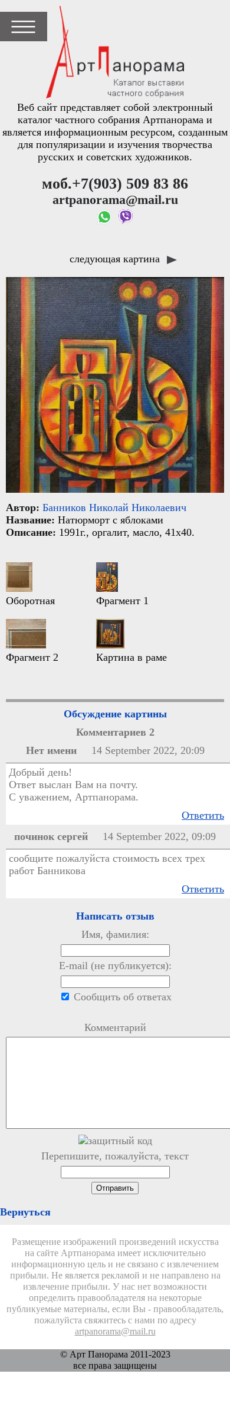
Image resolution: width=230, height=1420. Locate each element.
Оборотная (30, 601)
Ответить (203, 815)
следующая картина (116, 259)
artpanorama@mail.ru (115, 1331)
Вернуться (25, 1212)
